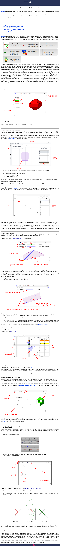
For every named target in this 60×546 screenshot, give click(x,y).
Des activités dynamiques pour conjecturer (9, 28)
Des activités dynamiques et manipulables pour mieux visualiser (13, 26)
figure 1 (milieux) (27, 488)
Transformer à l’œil (27, 373)
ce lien (43, 14)
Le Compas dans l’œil (16, 188)
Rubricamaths (3, 11)
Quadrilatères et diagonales (16, 238)
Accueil (1, 4)
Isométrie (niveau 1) (13, 331)
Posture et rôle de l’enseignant (7, 31)
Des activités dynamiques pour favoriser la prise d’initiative (12, 27)
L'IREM (58, 4)
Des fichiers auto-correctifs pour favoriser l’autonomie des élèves (13, 29)
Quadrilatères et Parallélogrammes (43, 324)
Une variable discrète (6, 183)
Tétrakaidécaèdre (13, 89)
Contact (55, 4)
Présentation (5, 25)
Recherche (5, 4)
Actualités (9, 4)
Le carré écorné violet (12, 138)
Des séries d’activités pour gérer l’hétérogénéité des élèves (12, 30)
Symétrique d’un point (10, 190)
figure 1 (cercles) (32, 488)
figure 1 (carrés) (38, 488)
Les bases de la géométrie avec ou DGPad (27, 385)
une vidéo (3, 421)
